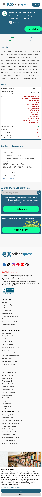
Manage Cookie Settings (24, 279)
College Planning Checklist (10, 355)
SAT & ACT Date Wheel (9, 361)
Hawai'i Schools (7, 403)
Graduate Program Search (10, 353)
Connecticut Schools (8, 392)
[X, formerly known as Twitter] (9, 265)
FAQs (3, 307)
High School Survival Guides (11, 437)
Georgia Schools (7, 401)
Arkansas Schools (7, 384)
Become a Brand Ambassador (11, 319)
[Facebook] (4, 265)
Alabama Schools (7, 375)
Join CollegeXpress (21, 209)
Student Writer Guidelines (10, 322)
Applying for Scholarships (10, 423)
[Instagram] (13, 265)
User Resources (7, 367)
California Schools (8, 386)
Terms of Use (5, 277)
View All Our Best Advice (10, 443)
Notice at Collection (23, 277)
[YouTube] (22, 265)
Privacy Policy (13, 277)
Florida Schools (7, 398)
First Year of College (8, 440)
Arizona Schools (7, 381)
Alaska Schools (7, 378)
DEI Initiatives (6, 310)
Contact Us (5, 302)
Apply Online (33, 29)
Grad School (6, 350)
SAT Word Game (7, 358)
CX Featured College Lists (10, 347)
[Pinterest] (18, 265)
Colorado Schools (7, 389)
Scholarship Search (8, 339)
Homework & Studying (9, 434)
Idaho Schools (6, 406)
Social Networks (7, 313)
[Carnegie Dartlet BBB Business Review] (8, 294)
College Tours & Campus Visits (12, 420)
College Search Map (8, 336)
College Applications (8, 415)
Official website (9, 178)
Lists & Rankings (7, 344)
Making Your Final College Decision (13, 432)
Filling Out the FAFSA (9, 426)
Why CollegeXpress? (8, 305)
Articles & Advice (7, 341)
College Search (7, 333)
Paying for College (8, 429)
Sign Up (36, 4)
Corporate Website (8, 324)
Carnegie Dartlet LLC (17, 275)
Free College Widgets (9, 364)
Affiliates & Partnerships (10, 316)
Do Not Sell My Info (11, 279)
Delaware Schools (8, 395)
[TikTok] (27, 265)
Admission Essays (7, 417)
